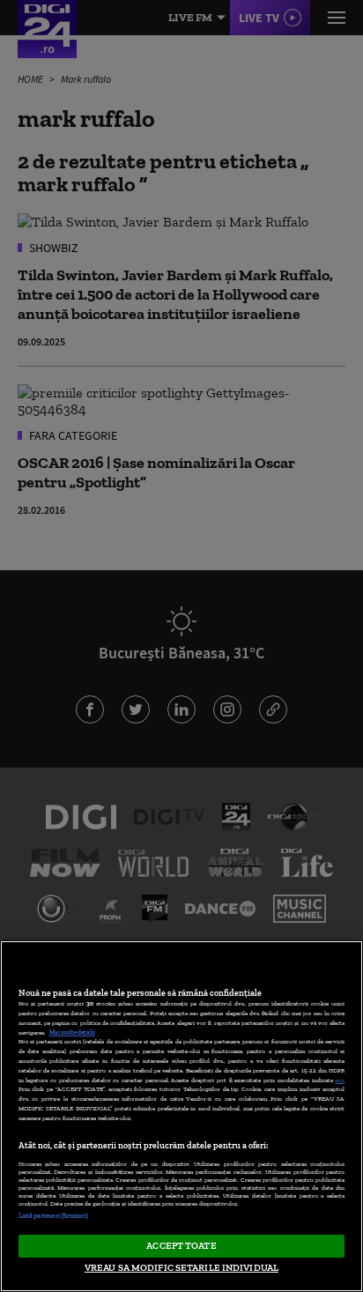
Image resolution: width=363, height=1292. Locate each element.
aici (339, 1080)
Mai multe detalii (72, 1032)
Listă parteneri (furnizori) (54, 1216)
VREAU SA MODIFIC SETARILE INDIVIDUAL (181, 1267)
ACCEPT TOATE (181, 1245)
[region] (181, 1116)
